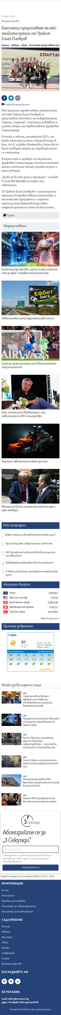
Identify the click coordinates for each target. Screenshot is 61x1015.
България (7, 937)
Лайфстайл (8, 953)
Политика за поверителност (19, 906)
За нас (5, 890)
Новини (15, 45)
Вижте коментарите (16, 104)
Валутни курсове (12, 964)
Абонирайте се (30, 867)
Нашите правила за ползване (17, 876)
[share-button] (4, 98)
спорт (10, 215)
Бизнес (6, 948)
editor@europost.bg (18, 999)
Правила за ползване (14, 901)
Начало (5, 45)
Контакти (8, 896)
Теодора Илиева (10, 21)
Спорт (5, 958)
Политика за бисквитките (17, 911)
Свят (24, 45)
